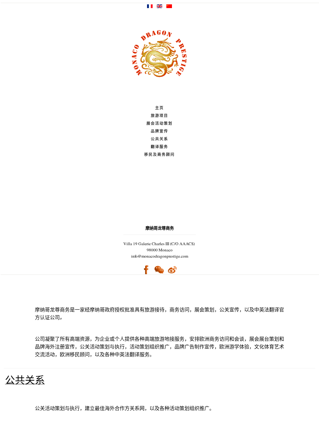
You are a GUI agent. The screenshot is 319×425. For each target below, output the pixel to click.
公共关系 (159, 139)
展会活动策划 (159, 123)
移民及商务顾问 (159, 154)
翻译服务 (159, 146)
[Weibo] (172, 269)
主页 (159, 107)
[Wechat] (159, 270)
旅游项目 (159, 115)
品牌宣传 (159, 131)
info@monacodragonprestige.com (159, 256)
